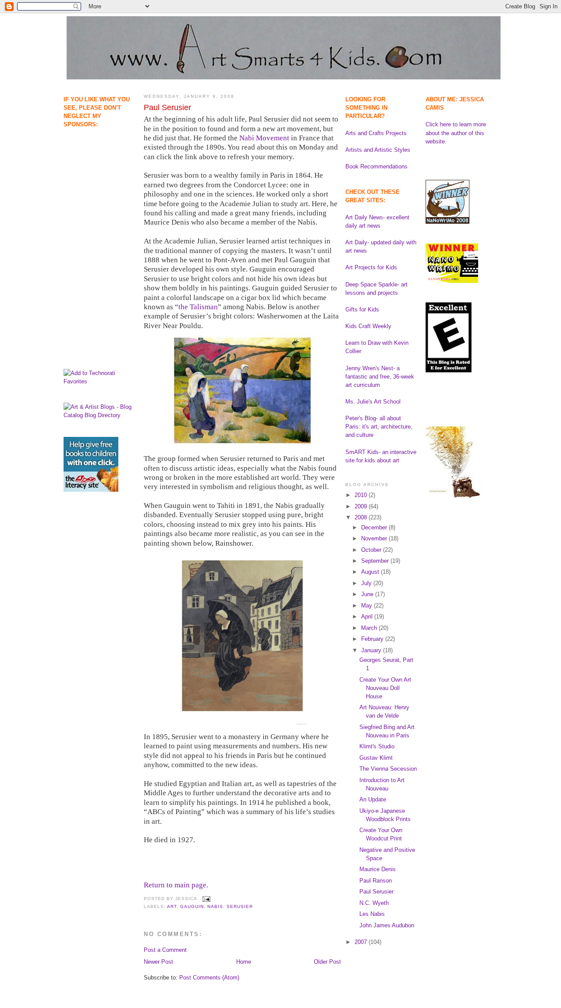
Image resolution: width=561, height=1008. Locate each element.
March (370, 628)
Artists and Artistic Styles (377, 150)
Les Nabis (372, 914)
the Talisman (198, 307)
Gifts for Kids (362, 309)
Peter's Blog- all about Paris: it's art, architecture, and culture (378, 426)
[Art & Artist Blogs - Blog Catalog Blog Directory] (99, 415)
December (375, 527)
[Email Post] (205, 898)
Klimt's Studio (376, 746)
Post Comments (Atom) (209, 977)
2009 (362, 506)
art (172, 906)
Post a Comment (165, 950)
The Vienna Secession (388, 768)
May (367, 605)
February (373, 639)
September (376, 561)
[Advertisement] (91, 173)
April (367, 616)
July (367, 583)
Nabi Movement (264, 138)
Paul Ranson (375, 880)
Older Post (327, 961)
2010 (362, 495)
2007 (362, 942)
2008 (362, 517)
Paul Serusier (167, 107)
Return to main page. (176, 885)
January (372, 650)
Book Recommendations (376, 166)
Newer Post (158, 961)
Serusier (240, 906)
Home (243, 961)
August (371, 571)
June (368, 594)
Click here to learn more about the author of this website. (456, 132)
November (375, 538)
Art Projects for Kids (371, 267)
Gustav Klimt (376, 757)
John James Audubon (386, 925)
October (372, 550)
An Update (372, 799)
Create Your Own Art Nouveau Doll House (385, 688)
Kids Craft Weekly (368, 326)
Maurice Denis (377, 869)
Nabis (215, 906)
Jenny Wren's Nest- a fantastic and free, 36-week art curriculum (379, 376)
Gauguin (192, 906)
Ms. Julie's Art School (373, 401)
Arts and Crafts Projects (376, 133)
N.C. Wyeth (374, 903)
